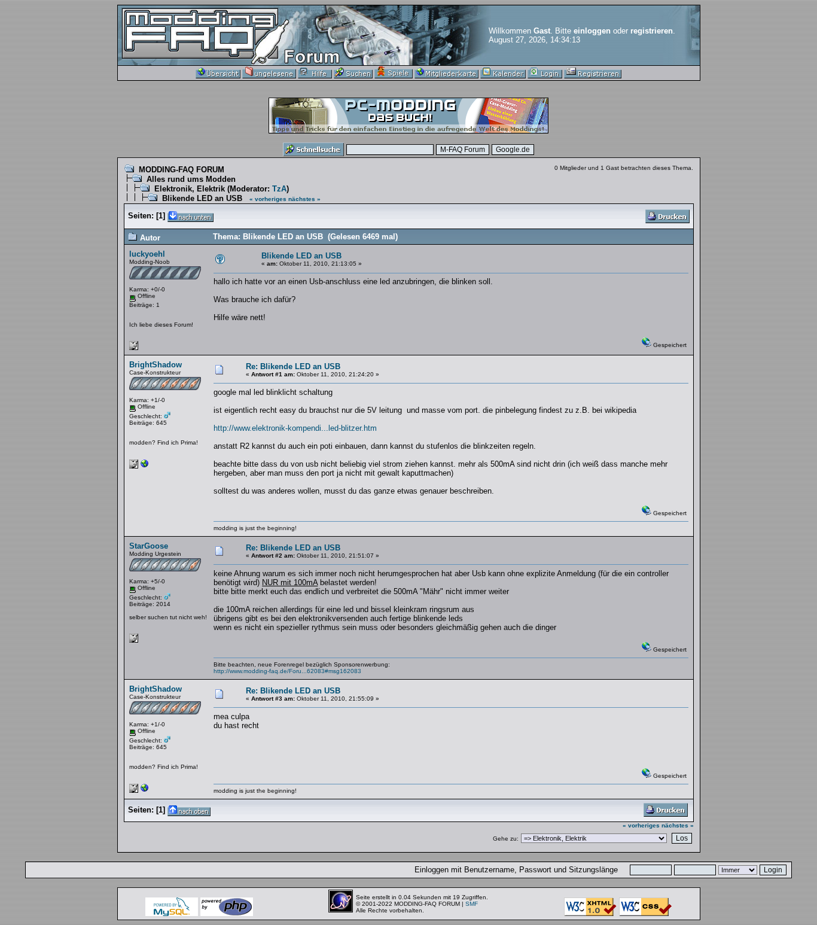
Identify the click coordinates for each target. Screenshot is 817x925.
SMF (471, 903)
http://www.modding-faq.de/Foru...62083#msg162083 (287, 671)
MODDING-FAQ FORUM (181, 169)
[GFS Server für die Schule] (145, 466)
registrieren (651, 30)
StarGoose (148, 545)
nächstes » (304, 199)
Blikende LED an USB (202, 198)
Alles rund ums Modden (191, 179)
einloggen (592, 30)
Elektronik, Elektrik (189, 188)
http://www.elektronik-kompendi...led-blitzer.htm (295, 428)
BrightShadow (155, 364)
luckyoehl (147, 253)
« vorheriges (267, 199)
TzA (279, 188)
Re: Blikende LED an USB (293, 366)
